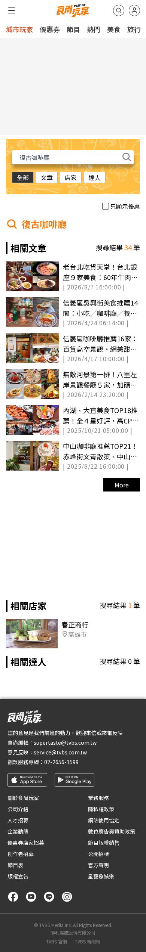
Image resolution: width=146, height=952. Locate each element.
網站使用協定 (103, 820)
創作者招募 (20, 854)
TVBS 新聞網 (87, 942)
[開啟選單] (11, 10)
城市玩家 (19, 29)
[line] (49, 896)
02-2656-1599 (61, 762)
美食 (114, 29)
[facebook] (13, 896)
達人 (95, 177)
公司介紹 (17, 809)
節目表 (15, 865)
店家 (71, 177)
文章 (47, 177)
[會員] (134, 10)
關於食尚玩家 (23, 797)
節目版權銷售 (103, 842)
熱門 (93, 29)
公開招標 (98, 854)
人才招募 (17, 820)
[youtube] (31, 896)
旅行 (134, 29)
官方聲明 (98, 865)
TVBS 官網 (56, 942)
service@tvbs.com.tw (60, 752)
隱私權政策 (101, 809)
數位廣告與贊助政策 (111, 831)
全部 (23, 177)
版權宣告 (17, 876)
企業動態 (17, 831)
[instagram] (67, 896)
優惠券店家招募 (25, 842)
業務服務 (98, 797)
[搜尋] (118, 10)
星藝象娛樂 (101, 876)
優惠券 (50, 29)
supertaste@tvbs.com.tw (65, 742)
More (122, 484)
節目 (73, 29)
